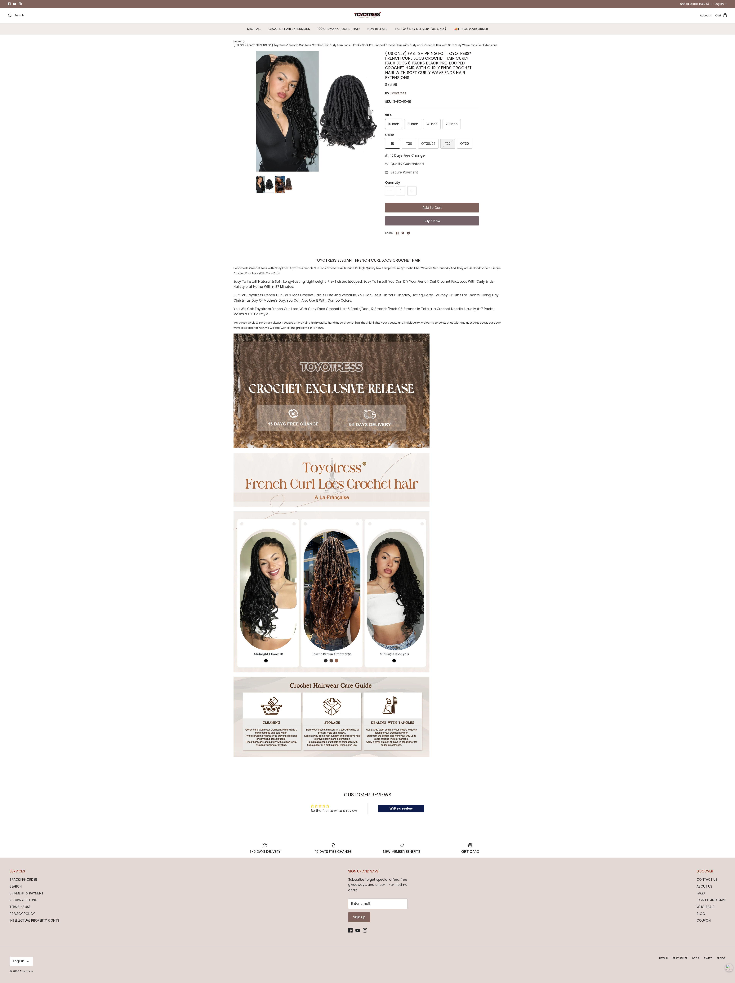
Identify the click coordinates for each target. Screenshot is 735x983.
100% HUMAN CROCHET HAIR (339, 29)
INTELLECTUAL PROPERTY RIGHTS (34, 920)
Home (238, 41)
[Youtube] (14, 3)
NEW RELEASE (377, 29)
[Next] (372, 111)
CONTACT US (707, 879)
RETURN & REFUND (23, 900)
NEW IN (663, 958)
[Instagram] (20, 3)
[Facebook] (9, 3)
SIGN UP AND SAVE (711, 900)
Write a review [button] (401, 808)
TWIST (708, 958)
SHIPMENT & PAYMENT (26, 893)
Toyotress (398, 93)
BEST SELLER (680, 958)
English (719, 4)
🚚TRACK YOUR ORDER (471, 29)
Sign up (359, 917)
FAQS (701, 893)
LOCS (695, 958)
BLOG (701, 913)
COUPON (704, 920)
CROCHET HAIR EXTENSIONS (289, 29)
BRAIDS (721, 958)
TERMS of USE (20, 907)
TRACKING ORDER (23, 879)
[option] (316, 111)
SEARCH (16, 886)
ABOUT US (704, 886)
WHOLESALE (705, 907)
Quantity (392, 182)
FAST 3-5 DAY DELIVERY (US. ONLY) (420, 29)
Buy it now (432, 221)
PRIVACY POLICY (22, 913)
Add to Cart (432, 207)
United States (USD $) (694, 4)
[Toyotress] (367, 15)
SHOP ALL (254, 29)
